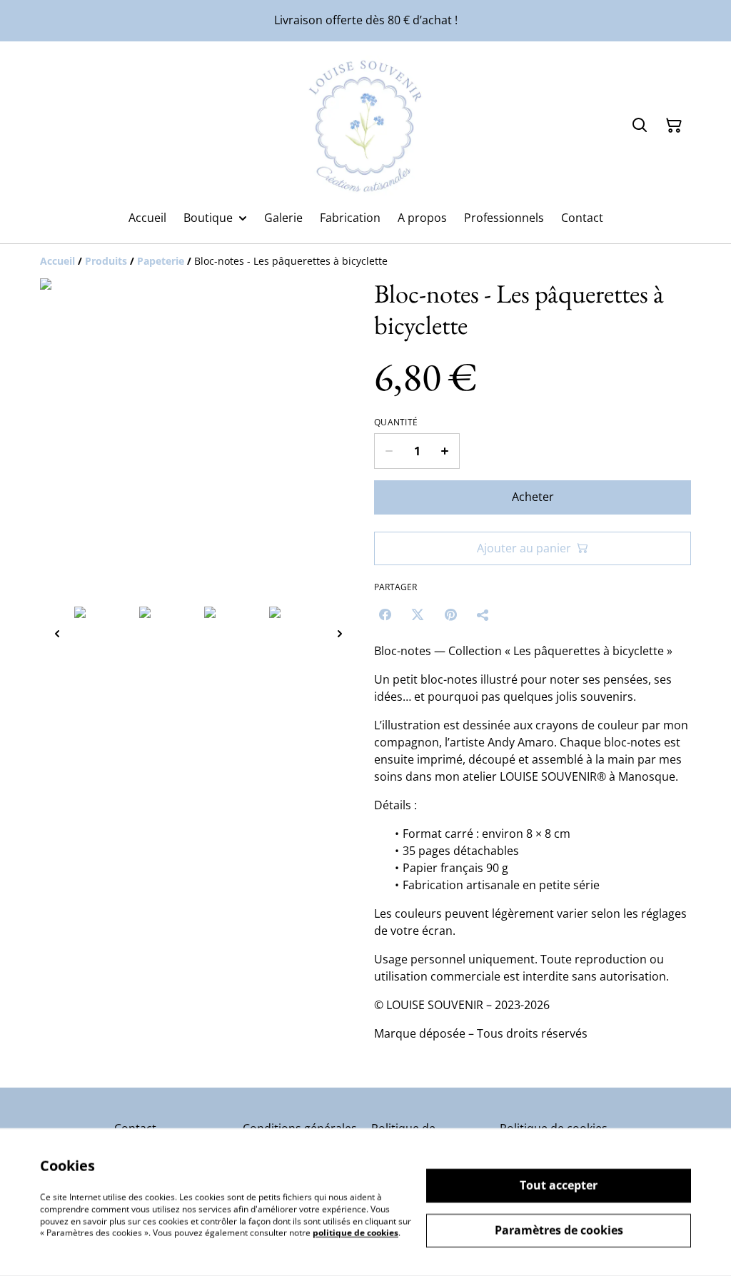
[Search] (639, 125)
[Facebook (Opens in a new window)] (384, 614)
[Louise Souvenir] (365, 126)
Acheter (533, 497)
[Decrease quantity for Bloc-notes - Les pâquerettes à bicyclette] (388, 451)
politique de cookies (355, 1233)
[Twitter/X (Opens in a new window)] (417, 614)
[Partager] (483, 614)
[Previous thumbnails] (57, 633)
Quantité (396, 422)
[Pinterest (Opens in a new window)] (450, 614)
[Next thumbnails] (340, 633)
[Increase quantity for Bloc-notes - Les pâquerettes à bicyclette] (445, 451)
